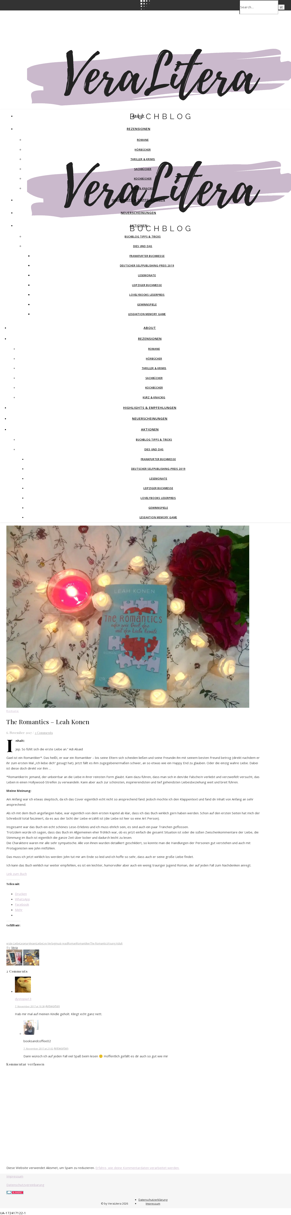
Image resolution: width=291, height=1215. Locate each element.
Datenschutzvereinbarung (25, 1185)
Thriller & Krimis (142, 159)
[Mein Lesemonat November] (14, 964)
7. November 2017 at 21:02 (38, 1048)
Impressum (14, 1176)
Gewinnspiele (147, 304)
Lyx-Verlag (49, 943)
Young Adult (115, 943)
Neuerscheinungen (138, 212)
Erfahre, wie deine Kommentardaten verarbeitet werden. (137, 1168)
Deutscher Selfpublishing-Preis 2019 (147, 265)
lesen (33, 943)
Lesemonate (147, 275)
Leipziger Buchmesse (147, 285)
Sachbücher (142, 169)
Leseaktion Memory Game (147, 314)
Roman (72, 943)
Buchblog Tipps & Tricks (143, 236)
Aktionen (138, 225)
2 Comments (44, 733)
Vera (14, 947)
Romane (143, 140)
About (138, 116)
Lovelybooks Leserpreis (147, 295)
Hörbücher (143, 149)
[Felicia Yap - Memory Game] (31, 964)
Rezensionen (138, 129)
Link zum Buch (16, 874)
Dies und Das (143, 246)
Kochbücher (143, 178)
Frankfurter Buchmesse (147, 256)
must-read (61, 943)
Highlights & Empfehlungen (138, 200)
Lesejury (25, 943)
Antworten (52, 1006)
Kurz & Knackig (142, 188)
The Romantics (99, 943)
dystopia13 (23, 999)
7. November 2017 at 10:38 (30, 1006)
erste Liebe (13, 943)
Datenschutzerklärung (152, 1200)
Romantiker (83, 943)
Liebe (39, 943)
